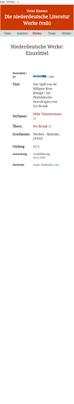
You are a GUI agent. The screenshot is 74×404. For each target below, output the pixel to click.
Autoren (22, 33)
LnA (56, 164)
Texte (52, 33)
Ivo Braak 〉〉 (42, 126)
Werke (37, 33)
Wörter (66, 33)
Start (7, 33)
